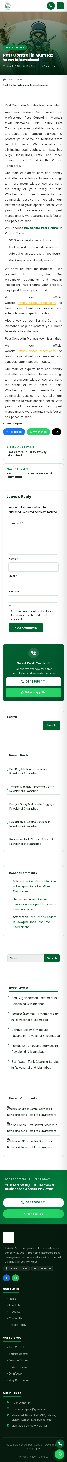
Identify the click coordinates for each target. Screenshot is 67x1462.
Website (14, 591)
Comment (16, 523)
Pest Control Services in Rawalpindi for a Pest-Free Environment (35, 886)
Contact (43, 1456)
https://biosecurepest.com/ (37, 303)
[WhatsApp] (15, 1277)
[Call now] (51, 6)
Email (13, 576)
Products (14, 1311)
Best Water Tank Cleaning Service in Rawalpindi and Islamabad (31, 841)
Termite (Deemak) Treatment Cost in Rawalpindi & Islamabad (31, 788)
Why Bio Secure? (19, 1380)
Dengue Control (18, 1360)
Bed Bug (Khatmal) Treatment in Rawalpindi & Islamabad (28, 771)
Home (10, 79)
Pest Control (15, 47)
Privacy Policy (17, 1324)
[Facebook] (6, 1277)
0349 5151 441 (36, 681)
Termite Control (18, 1353)
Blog (20, 79)
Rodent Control (18, 1367)
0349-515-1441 (23, 1402)
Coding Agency (34, 1448)
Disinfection (16, 1373)
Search (12, 717)
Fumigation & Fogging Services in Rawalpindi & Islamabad (29, 824)
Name (13, 558)
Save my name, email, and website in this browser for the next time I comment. (33, 614)
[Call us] (60, 1443)
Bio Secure (20, 899)
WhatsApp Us (35, 692)
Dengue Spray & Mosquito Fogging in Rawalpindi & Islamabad (32, 806)
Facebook (15, 432)
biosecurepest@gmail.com (30, 1409)
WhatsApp (40, 432)
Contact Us (15, 1318)
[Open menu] (60, 5)
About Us (14, 1305)
